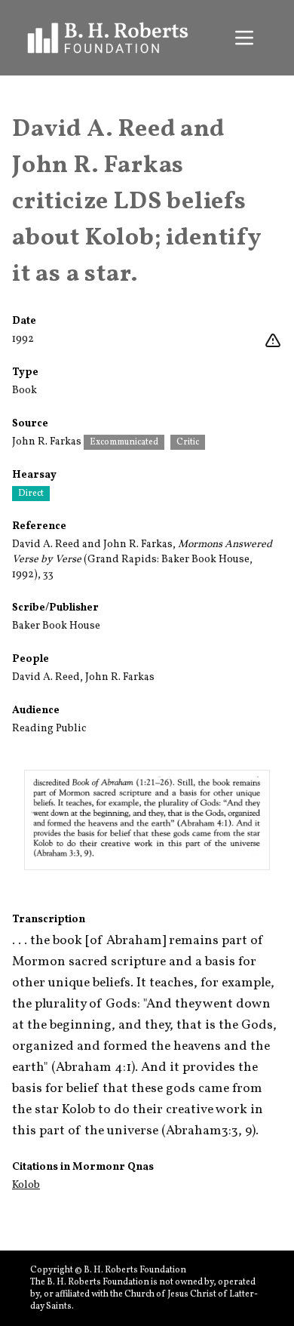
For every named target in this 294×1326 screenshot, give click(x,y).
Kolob (26, 1185)
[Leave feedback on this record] (273, 341)
